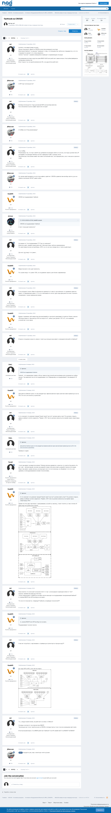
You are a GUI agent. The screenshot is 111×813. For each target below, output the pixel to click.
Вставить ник (22, 74)
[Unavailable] (35, 519)
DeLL (10, 364)
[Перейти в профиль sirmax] (10, 221)
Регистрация (103, 3)
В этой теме (100, 8)
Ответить (75, 31)
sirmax (10, 216)
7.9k (11, 94)
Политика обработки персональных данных (96, 806)
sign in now (39, 778)
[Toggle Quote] (21, 220)
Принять (100, 810)
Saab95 (10, 194)
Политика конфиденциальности (100, 804)
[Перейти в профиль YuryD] (10, 467)
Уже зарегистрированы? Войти (87, 3)
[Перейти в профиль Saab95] (10, 199)
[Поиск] (107, 8)
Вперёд (13, 38)
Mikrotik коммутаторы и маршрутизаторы (31, 25)
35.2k (11, 208)
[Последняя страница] (17, 38)
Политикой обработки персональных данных (62, 811)
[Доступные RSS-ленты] (107, 797)
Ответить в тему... (18, 784)
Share (63, 24)
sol (14, 23)
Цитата (32, 74)
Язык (44, 802)
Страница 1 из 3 (25, 38)
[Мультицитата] (28, 74)
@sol (20, 752)
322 (11, 378)
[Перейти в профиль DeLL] (10, 370)
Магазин (6, 8)
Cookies (66, 802)
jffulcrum (10, 80)
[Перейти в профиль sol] (5, 24)
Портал (13, 8)
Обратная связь (57, 802)
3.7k (11, 58)
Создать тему (62, 31)
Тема (49, 802)
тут (25, 252)
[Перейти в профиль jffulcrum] (10, 86)
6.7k (11, 476)
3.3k (11, 230)
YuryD (10, 462)
